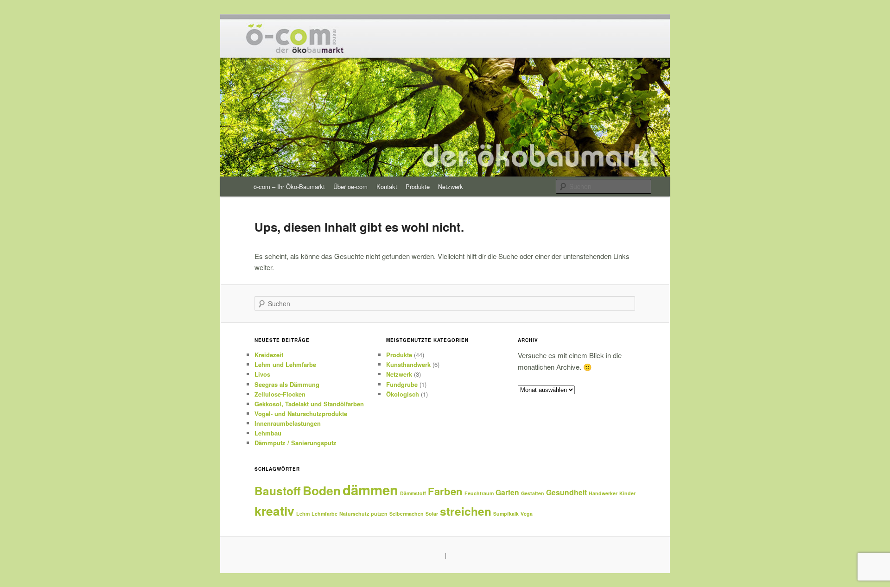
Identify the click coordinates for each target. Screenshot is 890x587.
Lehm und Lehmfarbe (285, 364)
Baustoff (277, 490)
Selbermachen (406, 513)
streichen (465, 511)
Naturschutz (354, 513)
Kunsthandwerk (408, 364)
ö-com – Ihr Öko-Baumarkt (289, 186)
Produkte (418, 186)
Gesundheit (566, 492)
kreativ (274, 510)
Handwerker (603, 493)
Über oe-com (350, 186)
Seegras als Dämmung (286, 384)
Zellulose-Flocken (279, 394)
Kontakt (386, 186)
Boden (322, 490)
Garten (507, 492)
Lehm (303, 513)
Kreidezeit (268, 354)
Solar (432, 513)
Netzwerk (450, 186)
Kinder (627, 493)
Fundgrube (402, 384)
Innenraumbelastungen (287, 423)
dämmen (370, 489)
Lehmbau (267, 433)
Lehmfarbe (324, 513)
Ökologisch (402, 394)
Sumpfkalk (506, 513)
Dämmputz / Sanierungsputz (295, 442)
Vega (527, 513)
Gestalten (532, 493)
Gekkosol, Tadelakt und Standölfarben (309, 403)
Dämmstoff (413, 493)
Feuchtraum (479, 493)
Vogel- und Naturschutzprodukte (300, 413)
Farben (445, 491)
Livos (262, 374)
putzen (379, 513)
